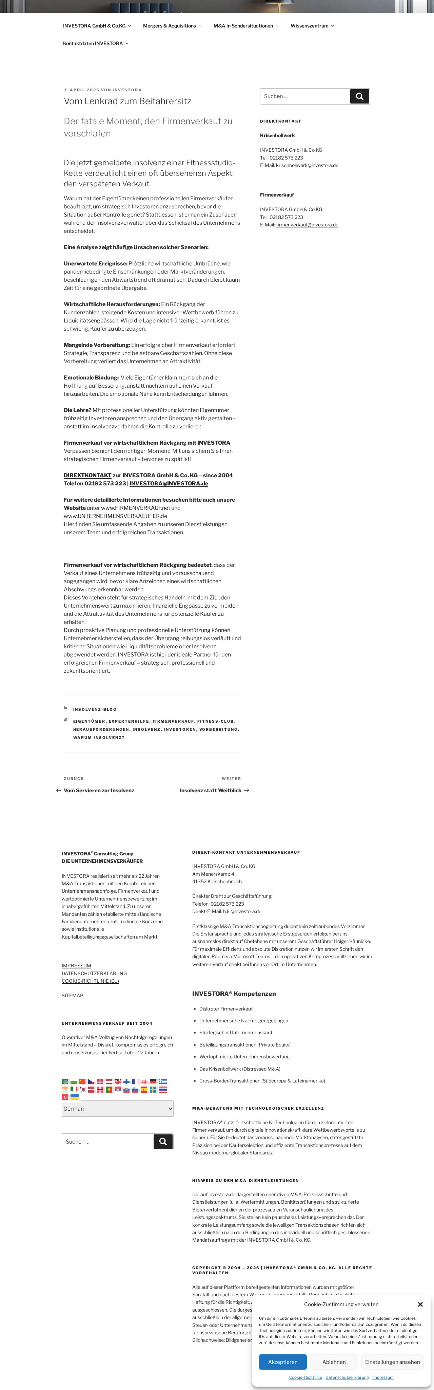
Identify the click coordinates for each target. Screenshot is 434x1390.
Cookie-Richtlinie (305, 1377)
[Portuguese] (110, 1089)
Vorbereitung (218, 729)
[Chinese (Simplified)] (83, 1081)
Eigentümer (89, 721)
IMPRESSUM (76, 965)
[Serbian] (119, 1089)
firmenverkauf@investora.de (307, 224)
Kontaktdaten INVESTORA (93, 43)
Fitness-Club (215, 721)
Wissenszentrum (310, 26)
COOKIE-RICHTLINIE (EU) (90, 981)
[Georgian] (145, 1081)
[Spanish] (145, 1089)
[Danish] (101, 1081)
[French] (136, 1081)
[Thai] (163, 1089)
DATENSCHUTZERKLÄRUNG (94, 973)
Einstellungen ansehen (392, 1362)
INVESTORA (127, 90)
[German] (154, 1081)
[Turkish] (66, 1096)
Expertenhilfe (129, 721)
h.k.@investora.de (242, 911)
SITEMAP (72, 995)
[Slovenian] (136, 1089)
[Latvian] (92, 1089)
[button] (420, 1304)
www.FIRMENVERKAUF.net (135, 508)
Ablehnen (334, 1362)
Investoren (180, 729)
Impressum (383, 1377)
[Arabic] (66, 1081)
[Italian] (75, 1089)
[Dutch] (110, 1081)
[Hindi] (66, 1089)
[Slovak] (127, 1089)
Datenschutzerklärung (347, 1377)
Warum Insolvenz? (99, 737)
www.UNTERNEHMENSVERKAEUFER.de (115, 516)
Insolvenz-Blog (95, 709)
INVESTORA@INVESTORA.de (169, 483)
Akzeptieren (283, 1362)
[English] (119, 1081)
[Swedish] (154, 1089)
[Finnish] (127, 1081)
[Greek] (163, 1081)
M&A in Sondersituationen (243, 26)
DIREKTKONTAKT (88, 475)
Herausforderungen (101, 729)
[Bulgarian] (75, 1081)
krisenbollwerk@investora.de (307, 165)
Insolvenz (147, 729)
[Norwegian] (101, 1089)
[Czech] (92, 1081)
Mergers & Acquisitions (169, 26)
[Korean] (83, 1089)
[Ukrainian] (75, 1096)
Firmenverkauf (173, 721)
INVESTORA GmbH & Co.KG (94, 26)
